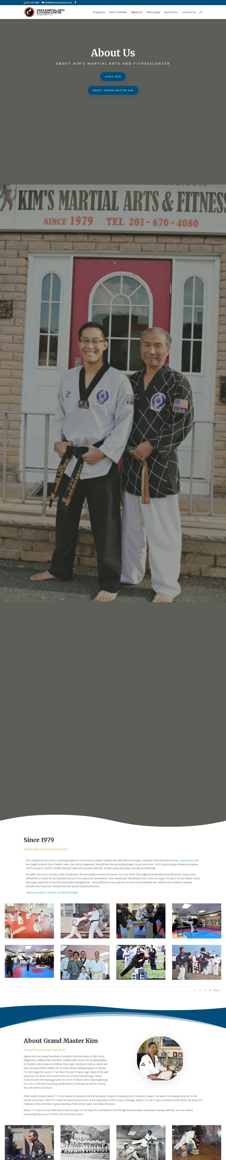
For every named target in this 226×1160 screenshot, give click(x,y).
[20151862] (29, 976)
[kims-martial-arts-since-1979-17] (29, 937)
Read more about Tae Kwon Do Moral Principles (52, 892)
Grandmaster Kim (189, 860)
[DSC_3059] (85, 937)
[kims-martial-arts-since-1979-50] (141, 978)
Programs (99, 12)
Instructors (171, 12)
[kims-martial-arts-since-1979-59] (196, 978)
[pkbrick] (141, 937)
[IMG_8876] (196, 937)
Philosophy (153, 12)
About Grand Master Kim (113, 90)
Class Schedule (118, 12)
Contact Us (189, 12)
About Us (136, 12)
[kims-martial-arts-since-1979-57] (85, 978)
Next (217, 990)
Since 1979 (113, 76)
